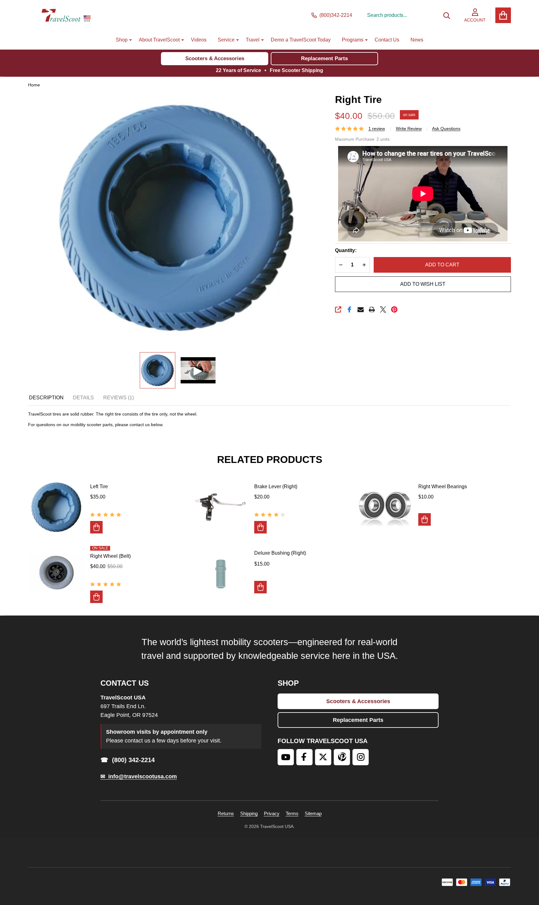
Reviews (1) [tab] (118, 397)
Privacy (271, 813)
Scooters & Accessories (214, 58)
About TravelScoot (159, 39)
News (416, 39)
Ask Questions (446, 128)
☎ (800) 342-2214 (127, 760)
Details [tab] (83, 397)
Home (34, 84)
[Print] (372, 309)
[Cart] (503, 15)
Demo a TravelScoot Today (301, 39)
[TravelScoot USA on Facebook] (304, 757)
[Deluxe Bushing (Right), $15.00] (220, 573)
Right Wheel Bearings (442, 486)
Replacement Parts (324, 58)
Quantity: (346, 250)
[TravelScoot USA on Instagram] (360, 757)
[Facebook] (349, 309)
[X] (383, 309)
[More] (128, 40)
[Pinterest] (394, 309)
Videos (198, 39)
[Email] (360, 309)
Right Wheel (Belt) (110, 556)
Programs (352, 39)
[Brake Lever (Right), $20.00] (220, 506)
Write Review (409, 128)
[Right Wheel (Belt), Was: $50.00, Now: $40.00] (56, 573)
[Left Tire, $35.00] (56, 506)
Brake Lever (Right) (275, 486)
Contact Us (387, 39)
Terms (292, 813)
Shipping (249, 813)
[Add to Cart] (96, 527)
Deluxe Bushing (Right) (280, 553)
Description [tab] (46, 397)
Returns (226, 813)
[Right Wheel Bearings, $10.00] (384, 506)
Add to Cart (442, 264)
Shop (122, 39)
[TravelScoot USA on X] (323, 757)
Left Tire (99, 486)
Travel (253, 39)
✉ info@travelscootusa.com (138, 776)
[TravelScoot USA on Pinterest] (342, 757)
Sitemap (313, 813)
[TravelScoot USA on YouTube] (286, 757)
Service (226, 39)
